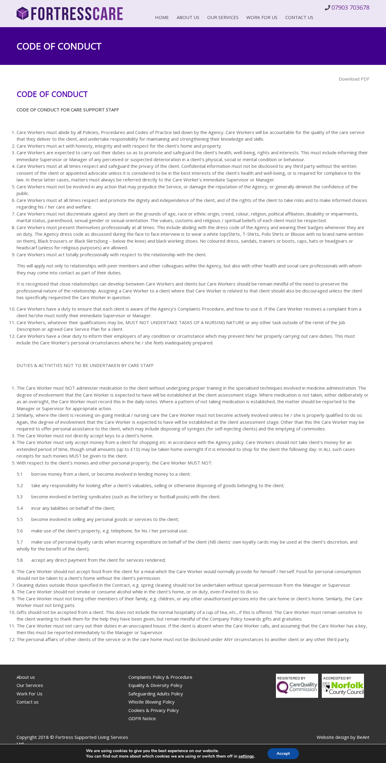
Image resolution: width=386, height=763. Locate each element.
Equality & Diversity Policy (155, 685)
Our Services (223, 17)
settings (246, 756)
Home (162, 17)
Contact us (299, 17)
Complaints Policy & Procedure (160, 677)
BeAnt (363, 737)
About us (188, 17)
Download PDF (354, 79)
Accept (283, 753)
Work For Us (261, 17)
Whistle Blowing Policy (151, 702)
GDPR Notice (142, 718)
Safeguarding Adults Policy (155, 694)
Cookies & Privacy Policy (153, 710)
